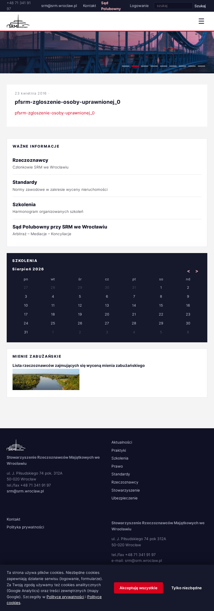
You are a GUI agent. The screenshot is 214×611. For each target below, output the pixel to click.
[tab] (125, 66)
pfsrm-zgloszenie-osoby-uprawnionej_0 (54, 113)
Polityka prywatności (25, 527)
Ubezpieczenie (124, 498)
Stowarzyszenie (125, 490)
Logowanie (139, 5)
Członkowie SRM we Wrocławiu (41, 163)
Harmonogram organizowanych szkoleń (48, 208)
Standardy (120, 474)
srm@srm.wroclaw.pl (59, 5)
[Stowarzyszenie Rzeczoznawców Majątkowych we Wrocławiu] (18, 21)
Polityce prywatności (65, 597)
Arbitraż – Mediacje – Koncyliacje (60, 230)
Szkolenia (119, 458)
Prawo (117, 466)
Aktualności (121, 442)
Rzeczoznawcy (124, 482)
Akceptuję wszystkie (138, 588)
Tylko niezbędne (186, 588)
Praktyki (118, 450)
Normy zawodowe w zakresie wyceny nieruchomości (60, 185)
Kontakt (89, 5)
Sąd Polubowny (111, 6)
